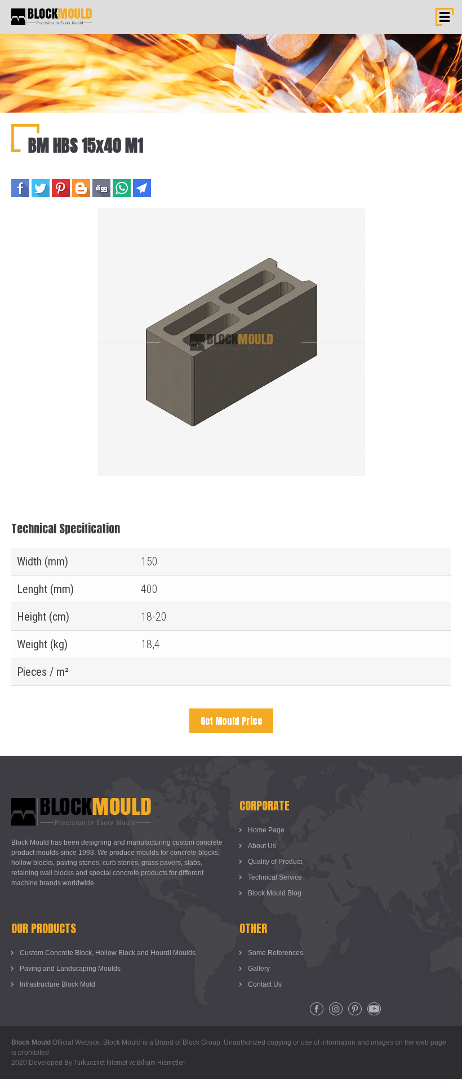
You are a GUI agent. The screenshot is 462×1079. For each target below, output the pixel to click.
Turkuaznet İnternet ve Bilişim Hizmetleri (130, 1063)
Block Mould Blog (274, 893)
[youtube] (374, 1009)
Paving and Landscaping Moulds (70, 969)
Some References (275, 953)
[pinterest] (355, 1009)
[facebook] (316, 1009)
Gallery (259, 969)
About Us (262, 846)
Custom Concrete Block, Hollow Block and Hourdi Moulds (108, 953)
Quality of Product (275, 862)
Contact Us (265, 984)
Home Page (266, 830)
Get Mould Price (231, 721)
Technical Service (275, 877)
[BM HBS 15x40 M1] (231, 216)
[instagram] (336, 1009)
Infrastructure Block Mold (57, 984)
